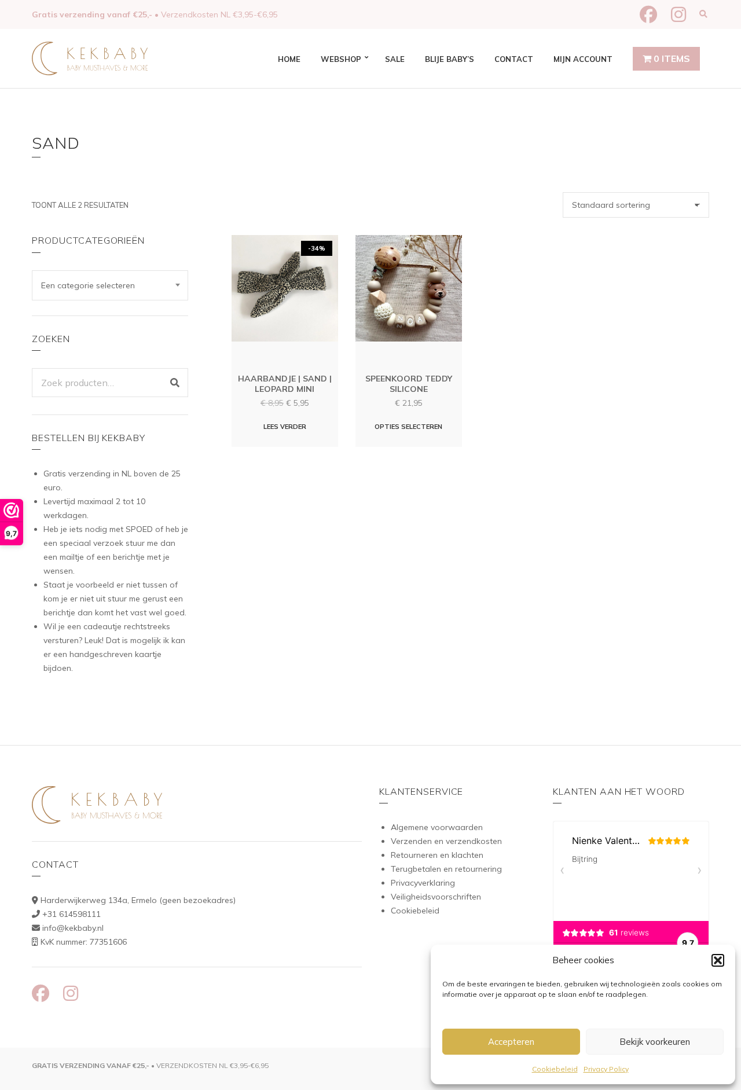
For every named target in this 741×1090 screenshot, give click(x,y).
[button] (718, 960)
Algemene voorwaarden (437, 827)
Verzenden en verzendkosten (446, 841)
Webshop (341, 59)
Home (289, 59)
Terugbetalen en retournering (446, 869)
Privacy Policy (606, 1069)
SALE (395, 59)
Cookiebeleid (555, 1069)
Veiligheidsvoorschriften (436, 896)
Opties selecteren (408, 427)
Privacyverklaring (423, 883)
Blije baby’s (449, 59)
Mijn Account (582, 59)
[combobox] (110, 285)
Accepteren (511, 1041)
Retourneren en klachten (437, 855)
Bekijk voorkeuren (654, 1041)
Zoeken (175, 382)
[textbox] (110, 285)
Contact (513, 59)
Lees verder (284, 427)
